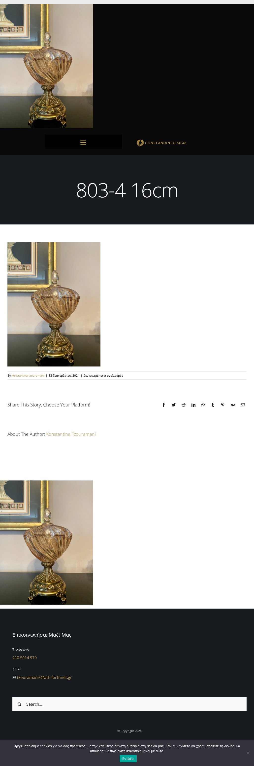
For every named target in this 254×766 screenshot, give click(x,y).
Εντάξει (128, 759)
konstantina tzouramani (28, 375)
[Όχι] (247, 752)
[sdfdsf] (170, 140)
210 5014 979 (24, 657)
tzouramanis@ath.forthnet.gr (44, 677)
